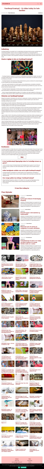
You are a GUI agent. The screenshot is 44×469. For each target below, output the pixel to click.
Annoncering (29, 460)
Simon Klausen (29, 223)
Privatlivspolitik (23, 467)
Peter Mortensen (11, 12)
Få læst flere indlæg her (22, 188)
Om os (30, 462)
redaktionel (40, 12)
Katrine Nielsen (29, 195)
